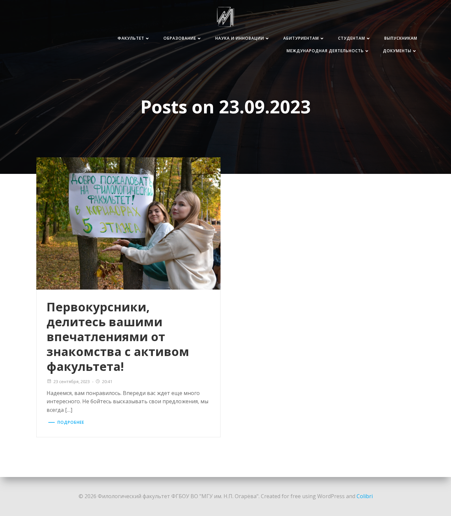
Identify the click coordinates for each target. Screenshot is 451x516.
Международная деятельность (325, 51)
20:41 (107, 381)
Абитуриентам (301, 38)
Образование (179, 38)
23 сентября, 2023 (71, 381)
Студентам (351, 38)
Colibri (365, 496)
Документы (397, 51)
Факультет (131, 38)
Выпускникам (400, 38)
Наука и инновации (239, 38)
